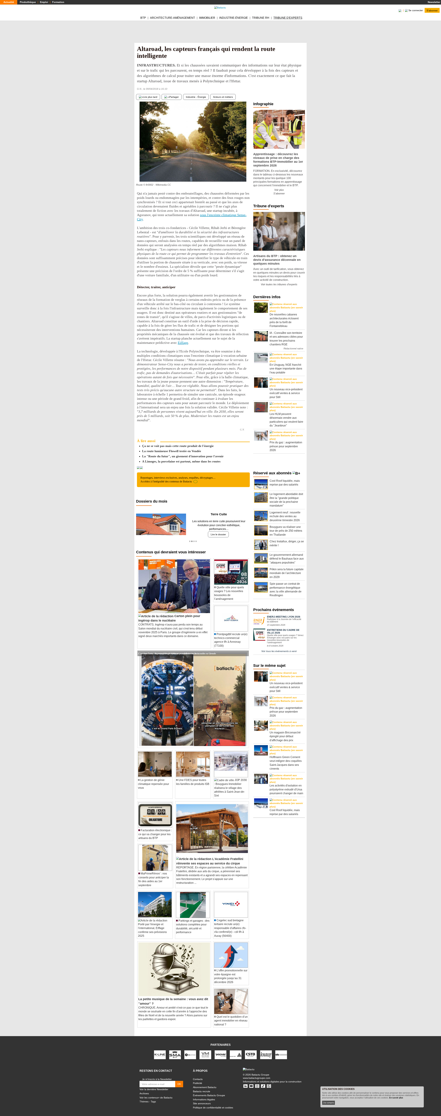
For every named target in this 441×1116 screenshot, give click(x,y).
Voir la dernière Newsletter (154, 1085)
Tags (153, 1097)
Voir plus (279, 189)
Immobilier (207, 17)
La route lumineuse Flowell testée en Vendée (171, 451)
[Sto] (281, 1050)
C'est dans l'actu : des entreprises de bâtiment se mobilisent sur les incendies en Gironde (177, 649)
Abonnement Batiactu (204, 1083)
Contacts (198, 1075)
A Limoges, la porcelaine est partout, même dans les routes (181, 461)
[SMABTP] (175, 1050)
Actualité (8, 2)
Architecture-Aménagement (172, 17)
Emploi (44, 2)
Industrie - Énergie (196, 97)
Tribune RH (260, 17)
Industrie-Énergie (233, 17)
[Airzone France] (190, 1050)
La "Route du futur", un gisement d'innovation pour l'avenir (183, 456)
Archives (144, 1089)
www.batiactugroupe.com (256, 1074)
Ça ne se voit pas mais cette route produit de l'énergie (178, 446)
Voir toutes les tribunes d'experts (279, 284)
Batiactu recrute (201, 1087)
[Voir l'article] (245, 649)
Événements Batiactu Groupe (209, 1091)
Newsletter (433, 2)
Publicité (197, 1079)
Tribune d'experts (287, 17)
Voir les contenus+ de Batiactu (156, 1093)
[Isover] (220, 1050)
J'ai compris (328, 1103)
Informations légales (204, 1095)
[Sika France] (236, 1050)
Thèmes (144, 1097)
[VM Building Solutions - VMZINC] (205, 1050)
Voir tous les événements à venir (279, 651)
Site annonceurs (202, 1099)
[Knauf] (266, 1050)
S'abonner (432, 10)
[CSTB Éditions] (251, 1050)
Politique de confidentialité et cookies (213, 1103)
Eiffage (183, 343)
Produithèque (28, 2)
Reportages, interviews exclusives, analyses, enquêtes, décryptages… (178, 479)
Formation (58, 2)
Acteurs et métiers (223, 97)
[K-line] (160, 1050)
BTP (143, 17)
